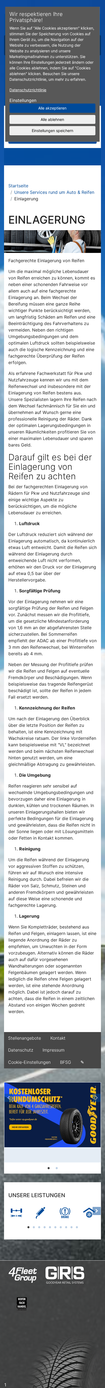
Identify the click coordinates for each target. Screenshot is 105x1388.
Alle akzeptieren (52, 108)
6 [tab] (55, 1227)
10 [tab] (76, 1227)
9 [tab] (71, 1227)
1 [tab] (48, 1168)
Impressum (54, 1050)
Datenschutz (20, 1050)
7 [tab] (60, 1227)
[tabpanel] (52, 1122)
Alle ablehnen (52, 119)
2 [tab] (56, 1168)
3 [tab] (39, 1227)
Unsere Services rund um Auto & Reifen (54, 192)
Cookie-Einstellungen (29, 1062)
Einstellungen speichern (52, 130)
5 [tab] (49, 1227)
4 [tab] (44, 1227)
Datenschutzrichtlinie (27, 90)
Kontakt (57, 1038)
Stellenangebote (24, 1038)
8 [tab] (66, 1227)
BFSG (65, 1062)
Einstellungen (22, 100)
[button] (8, 1127)
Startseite (18, 185)
